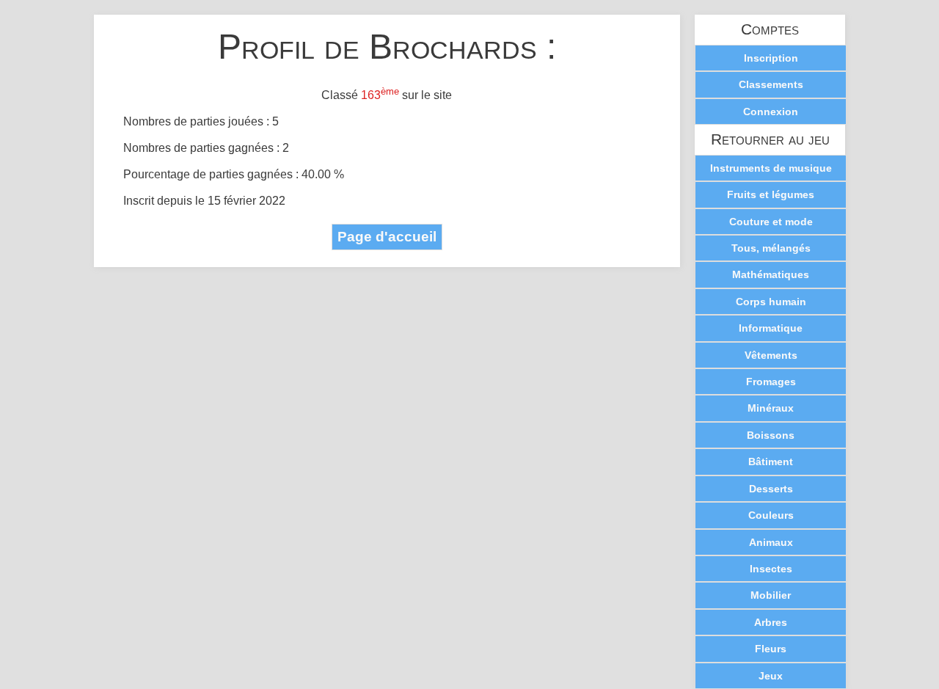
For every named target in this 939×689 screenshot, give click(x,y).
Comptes (770, 29)
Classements (771, 84)
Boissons (770, 435)
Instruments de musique (771, 168)
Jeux (771, 676)
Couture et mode (771, 221)
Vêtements (771, 355)
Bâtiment (770, 461)
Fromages (771, 381)
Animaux (771, 542)
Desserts (771, 489)
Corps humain (771, 301)
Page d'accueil (386, 236)
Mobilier (770, 595)
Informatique (771, 328)
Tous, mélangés (771, 248)
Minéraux (771, 408)
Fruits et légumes (770, 194)
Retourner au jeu (770, 139)
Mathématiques (770, 274)
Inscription (771, 58)
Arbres (770, 622)
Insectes (771, 569)
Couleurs (771, 515)
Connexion (770, 111)
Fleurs (770, 649)
